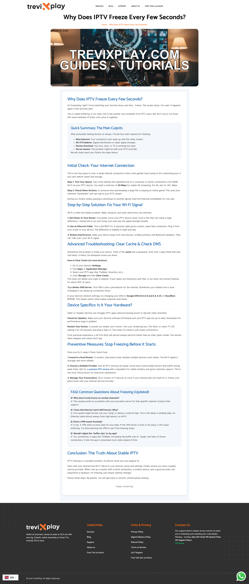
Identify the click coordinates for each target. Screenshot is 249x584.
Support (122, 6)
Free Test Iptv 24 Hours (141, 558)
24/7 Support (137, 552)
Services (99, 6)
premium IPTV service (99, 369)
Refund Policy (137, 542)
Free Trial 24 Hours (154, 6)
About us (135, 6)
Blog (111, 6)
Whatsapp (179, 543)
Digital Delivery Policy (141, 537)
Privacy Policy (137, 532)
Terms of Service (138, 547)
